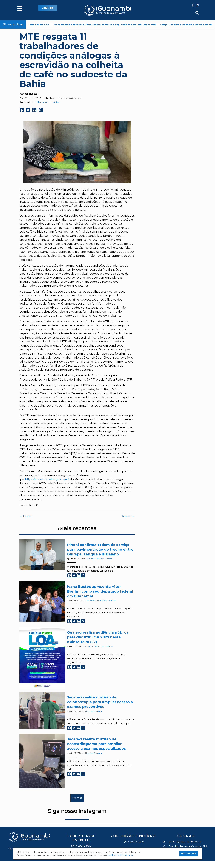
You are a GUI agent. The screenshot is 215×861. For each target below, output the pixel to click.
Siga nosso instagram (77, 811)
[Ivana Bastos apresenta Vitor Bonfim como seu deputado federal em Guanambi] (42, 601)
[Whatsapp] (83, 575)
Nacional (42, 102)
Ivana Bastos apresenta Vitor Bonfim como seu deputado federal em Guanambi (82, 24)
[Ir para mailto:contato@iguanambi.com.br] (186, 837)
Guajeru (89, 646)
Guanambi (90, 600)
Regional (98, 711)
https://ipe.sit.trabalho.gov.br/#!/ (47, 479)
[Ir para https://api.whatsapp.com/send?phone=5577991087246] (134, 839)
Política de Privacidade (120, 855)
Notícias (54, 102)
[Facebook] (69, 575)
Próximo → (127, 516)
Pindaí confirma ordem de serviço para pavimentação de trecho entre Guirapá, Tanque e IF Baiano (100, 549)
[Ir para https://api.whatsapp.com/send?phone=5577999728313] (82, 841)
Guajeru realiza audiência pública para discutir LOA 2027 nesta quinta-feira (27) (98, 637)
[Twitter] (74, 575)
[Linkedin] (78, 575)
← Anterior (26, 516)
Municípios (90, 558)
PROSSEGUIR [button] (188, 853)
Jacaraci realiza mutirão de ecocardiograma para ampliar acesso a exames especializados (96, 744)
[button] (47, 8)
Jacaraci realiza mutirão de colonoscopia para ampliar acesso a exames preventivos (100, 702)
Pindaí (109, 558)
